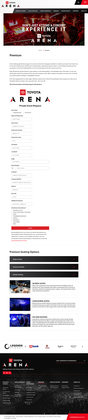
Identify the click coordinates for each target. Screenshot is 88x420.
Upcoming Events (5, 388)
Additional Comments (17, 200)
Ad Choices (50, 416)
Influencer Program (79, 397)
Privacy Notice (15, 240)
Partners (75, 11)
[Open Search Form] (79, 2)
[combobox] (13, 168)
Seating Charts (6, 398)
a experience (77, 417)
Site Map (14, 418)
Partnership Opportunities (65, 386)
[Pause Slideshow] (83, 344)
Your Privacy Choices (40, 416)
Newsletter (29, 399)
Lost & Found (29, 397)
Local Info (17, 390)
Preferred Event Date (16, 130)
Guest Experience (45, 11)
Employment (77, 390)
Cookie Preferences (29, 416)
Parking (16, 392)
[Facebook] (9, 372)
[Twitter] (4, 372)
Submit (30, 228)
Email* (13, 159)
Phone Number (15, 165)
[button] (25, 347)
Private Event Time (16, 137)
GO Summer (18, 394)
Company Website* (16, 179)
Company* (14, 172)
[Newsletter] (85, 2)
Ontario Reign (6, 400)
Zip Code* (13, 193)
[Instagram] (7, 372)
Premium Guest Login (42, 386)
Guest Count (14, 123)
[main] (44, 176)
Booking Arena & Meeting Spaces (54, 386)
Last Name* (14, 151)
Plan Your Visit (33, 11)
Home (40, 50)
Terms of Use (23, 240)
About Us (84, 11)
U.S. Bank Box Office (6, 392)
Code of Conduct (30, 392)
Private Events (65, 11)
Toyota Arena (10, 4)
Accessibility (29, 390)
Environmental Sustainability (77, 393)
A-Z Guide (29, 387)
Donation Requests (79, 388)
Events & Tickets (21, 11)
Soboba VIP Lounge (29, 402)
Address (13, 186)
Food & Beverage (30, 395)
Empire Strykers (7, 403)
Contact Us (76, 386)
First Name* (14, 144)
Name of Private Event (17, 115)
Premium (56, 11)
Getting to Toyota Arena (18, 386)
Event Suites (6, 395)
